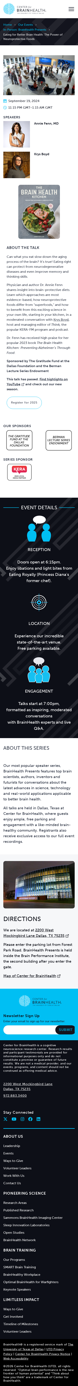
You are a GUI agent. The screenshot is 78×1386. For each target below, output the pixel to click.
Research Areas (15, 1203)
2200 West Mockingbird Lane (28, 1084)
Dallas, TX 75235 (17, 1089)
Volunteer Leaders (17, 1168)
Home (7, 24)
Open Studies (13, 1233)
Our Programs (14, 1260)
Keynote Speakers (17, 1289)
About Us (13, 1136)
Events (8, 1153)
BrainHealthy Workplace (21, 1275)
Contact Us (12, 1183)
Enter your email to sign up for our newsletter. (34, 1021)
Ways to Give (13, 1161)
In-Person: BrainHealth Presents (24, 29)
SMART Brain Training (19, 1267)
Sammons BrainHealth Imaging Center (33, 1218)
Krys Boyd (61, 320)
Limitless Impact (21, 1299)
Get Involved (13, 1317)
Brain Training (19, 1250)
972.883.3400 (15, 1096)
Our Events (25, 24)
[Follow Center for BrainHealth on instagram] (22, 1119)
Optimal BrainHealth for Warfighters (30, 1282)
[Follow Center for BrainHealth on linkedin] (38, 1119)
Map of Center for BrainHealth (29, 976)
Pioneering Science (24, 1193)
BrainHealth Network (19, 1240)
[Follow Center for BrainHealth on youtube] (14, 1119)
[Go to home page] (40, 1000)
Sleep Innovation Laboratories (26, 1225)
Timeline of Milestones (20, 1324)
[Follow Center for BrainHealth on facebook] (30, 1119)
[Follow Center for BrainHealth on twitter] (5, 1119)
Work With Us (13, 1176)
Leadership (11, 1146)
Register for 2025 (24, 402)
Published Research (18, 1210)
